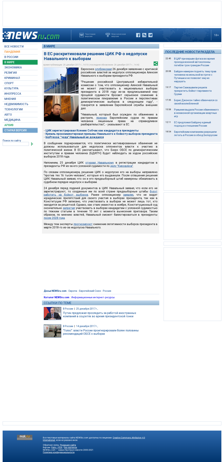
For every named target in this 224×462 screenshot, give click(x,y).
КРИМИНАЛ (12, 78)
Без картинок (70, 447)
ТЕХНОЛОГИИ (13, 109)
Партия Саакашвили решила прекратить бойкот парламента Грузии (193, 91)
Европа (73, 290)
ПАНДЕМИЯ (12, 51)
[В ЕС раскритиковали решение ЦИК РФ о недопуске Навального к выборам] (61, 80)
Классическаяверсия (118, 35)
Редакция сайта (68, 445)
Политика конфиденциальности (59, 452)
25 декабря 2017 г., (87, 308)
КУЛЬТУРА (11, 88)
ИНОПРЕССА (12, 93)
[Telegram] (150, 35)
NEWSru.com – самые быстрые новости (63, 450)
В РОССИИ (11, 57)
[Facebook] (138, 35)
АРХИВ (8, 125)
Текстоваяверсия (90, 35)
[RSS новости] (144, 35)
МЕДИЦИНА (12, 120)
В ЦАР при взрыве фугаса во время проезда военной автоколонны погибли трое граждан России (194, 62)
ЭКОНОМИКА (13, 67)
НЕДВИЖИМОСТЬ (16, 104)
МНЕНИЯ (10, 99)
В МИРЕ (9, 62)
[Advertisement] (112, 13)
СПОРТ (9, 83)
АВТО (8, 114)
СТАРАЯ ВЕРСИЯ (15, 130)
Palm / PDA (56, 447)
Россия (107, 290)
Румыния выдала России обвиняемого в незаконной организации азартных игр (196, 113)
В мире (49, 46)
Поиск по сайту (12, 140)
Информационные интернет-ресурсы (93, 297)
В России (68, 308)
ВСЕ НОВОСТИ (14, 46)
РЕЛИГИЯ (10, 72)
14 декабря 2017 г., (87, 326)
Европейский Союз (90, 290)
